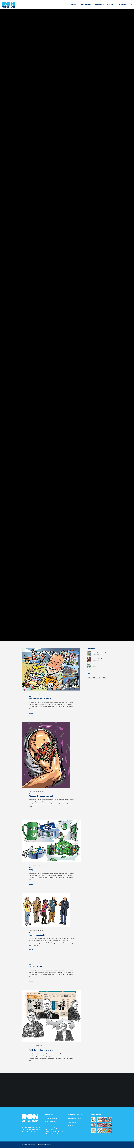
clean (89, 677)
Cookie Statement (73, 1126)
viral (104, 677)
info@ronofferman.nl (51, 1118)
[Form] (130, 4)
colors (94, 677)
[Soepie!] (89, 665)
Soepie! (95, 665)
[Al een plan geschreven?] (89, 653)
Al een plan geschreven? (99, 653)
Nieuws (30, 696)
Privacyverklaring (73, 1122)
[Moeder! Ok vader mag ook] (89, 659)
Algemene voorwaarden (74, 1118)
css (99, 677)
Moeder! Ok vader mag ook (100, 659)
